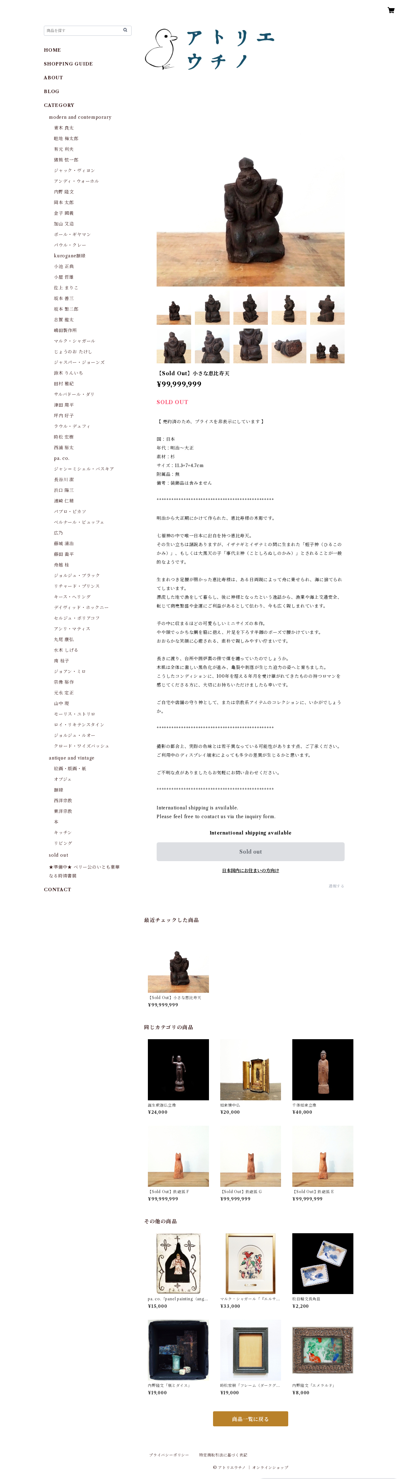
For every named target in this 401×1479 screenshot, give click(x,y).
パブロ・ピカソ (70, 511)
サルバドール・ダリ (74, 394)
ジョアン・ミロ (70, 671)
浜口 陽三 (64, 490)
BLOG (52, 91)
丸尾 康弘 (64, 639)
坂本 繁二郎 (66, 309)
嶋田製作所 (65, 330)
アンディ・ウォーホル (76, 181)
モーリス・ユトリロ (75, 714)
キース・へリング (72, 597)
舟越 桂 (61, 565)
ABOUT (53, 78)
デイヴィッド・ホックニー (81, 607)
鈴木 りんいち (68, 373)
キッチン (63, 832)
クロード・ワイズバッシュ (82, 746)
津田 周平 (64, 405)
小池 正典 (64, 266)
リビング (63, 843)
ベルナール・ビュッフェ (79, 522)
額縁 (58, 790)
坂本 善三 (64, 298)
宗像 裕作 (64, 682)
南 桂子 (61, 661)
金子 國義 (64, 213)
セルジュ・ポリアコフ (77, 618)
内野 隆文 (64, 192)
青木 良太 (64, 128)
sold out (58, 855)
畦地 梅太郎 (66, 138)
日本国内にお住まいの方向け (250, 870)
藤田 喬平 (64, 554)
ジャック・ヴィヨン (74, 170)
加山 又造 (64, 224)
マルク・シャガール (75, 341)
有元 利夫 (64, 149)
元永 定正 (64, 693)
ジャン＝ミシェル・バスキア (84, 469)
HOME (52, 50)
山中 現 (61, 703)
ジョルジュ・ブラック (77, 575)
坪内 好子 (64, 415)
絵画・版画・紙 (70, 768)
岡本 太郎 (64, 202)
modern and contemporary (80, 117)
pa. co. (62, 458)
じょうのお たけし (73, 352)
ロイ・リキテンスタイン (79, 725)
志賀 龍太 (64, 320)
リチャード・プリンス (77, 586)
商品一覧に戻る (250, 1419)
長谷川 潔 (64, 479)
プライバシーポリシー (169, 1455)
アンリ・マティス (72, 629)
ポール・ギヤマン (72, 234)
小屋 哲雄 (64, 277)
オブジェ (63, 779)
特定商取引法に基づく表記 (223, 1455)
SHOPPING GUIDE (68, 64)
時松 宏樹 (64, 437)
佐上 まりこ (66, 288)
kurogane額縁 (70, 256)
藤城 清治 (64, 543)
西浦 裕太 (64, 447)
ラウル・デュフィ (72, 426)
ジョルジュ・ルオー (75, 735)
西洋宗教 (63, 800)
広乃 (58, 533)
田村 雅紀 (64, 384)
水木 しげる (66, 650)
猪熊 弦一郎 (66, 160)
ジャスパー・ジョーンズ (79, 362)
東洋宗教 (63, 811)
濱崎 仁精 (64, 501)
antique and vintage (72, 758)
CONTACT (57, 889)
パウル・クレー (70, 245)
